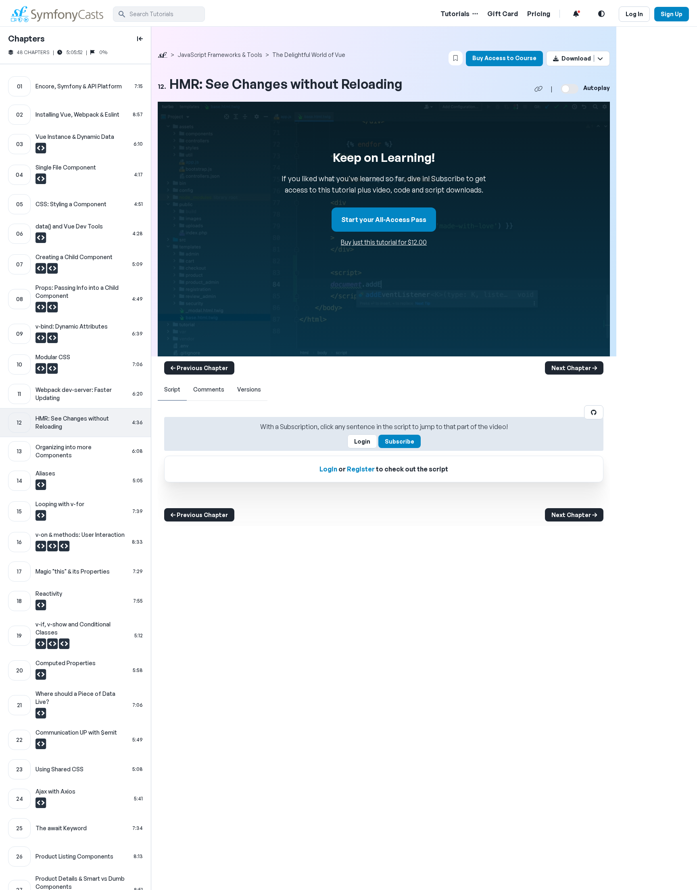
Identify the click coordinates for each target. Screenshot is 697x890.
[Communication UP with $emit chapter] (75, 740)
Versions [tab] (249, 389)
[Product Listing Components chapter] (75, 856)
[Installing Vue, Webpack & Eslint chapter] (75, 115)
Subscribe (399, 441)
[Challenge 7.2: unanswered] (52, 270)
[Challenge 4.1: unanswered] (40, 181)
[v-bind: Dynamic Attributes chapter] (75, 333)
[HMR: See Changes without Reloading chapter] (75, 423)
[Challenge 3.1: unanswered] (40, 150)
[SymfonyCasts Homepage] (60, 14)
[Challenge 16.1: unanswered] (41, 548)
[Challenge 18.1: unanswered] (40, 607)
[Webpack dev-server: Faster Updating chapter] (75, 394)
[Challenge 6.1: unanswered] (40, 240)
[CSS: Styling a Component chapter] (75, 204)
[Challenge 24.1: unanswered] (40, 805)
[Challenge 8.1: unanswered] (41, 309)
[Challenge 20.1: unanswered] (40, 676)
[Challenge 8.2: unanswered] (52, 309)
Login (362, 441)
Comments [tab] (208, 389)
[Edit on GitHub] (593, 412)
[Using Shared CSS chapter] (75, 769)
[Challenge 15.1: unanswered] (40, 517)
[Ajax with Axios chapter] (75, 798)
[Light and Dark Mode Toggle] (601, 13)
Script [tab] (172, 389)
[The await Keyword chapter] (75, 828)
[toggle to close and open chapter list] (140, 38)
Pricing (538, 14)
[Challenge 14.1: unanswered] (40, 487)
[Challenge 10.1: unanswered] (41, 370)
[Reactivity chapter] (75, 601)
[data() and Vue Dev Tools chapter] (75, 233)
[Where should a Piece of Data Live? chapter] (75, 705)
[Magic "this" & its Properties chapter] (75, 571)
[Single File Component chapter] (75, 174)
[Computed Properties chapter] (75, 670)
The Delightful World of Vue (308, 54)
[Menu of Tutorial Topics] (474, 14)
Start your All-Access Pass (383, 220)
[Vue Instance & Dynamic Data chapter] (75, 144)
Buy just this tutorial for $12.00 (384, 242)
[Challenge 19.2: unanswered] (53, 646)
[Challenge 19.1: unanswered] (41, 646)
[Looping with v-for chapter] (75, 511)
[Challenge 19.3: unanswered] (64, 646)
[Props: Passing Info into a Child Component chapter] (75, 299)
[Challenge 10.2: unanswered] (52, 370)
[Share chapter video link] (538, 89)
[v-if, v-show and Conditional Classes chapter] (75, 635)
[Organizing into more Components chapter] (75, 451)
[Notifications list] (576, 13)
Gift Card (502, 14)
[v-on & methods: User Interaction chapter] (75, 542)
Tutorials (455, 14)
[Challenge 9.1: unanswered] (41, 340)
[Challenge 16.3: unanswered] (64, 548)
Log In (634, 13)
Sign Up (671, 13)
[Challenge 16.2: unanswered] (53, 548)
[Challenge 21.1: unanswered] (40, 715)
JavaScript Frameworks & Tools (219, 54)
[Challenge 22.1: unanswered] (40, 746)
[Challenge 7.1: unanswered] (41, 270)
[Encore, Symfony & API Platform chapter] (75, 86)
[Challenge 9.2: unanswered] (52, 340)
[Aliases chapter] (75, 480)
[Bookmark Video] (456, 58)
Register (361, 469)
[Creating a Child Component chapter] (75, 264)
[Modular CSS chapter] (75, 364)
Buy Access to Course (504, 57)
